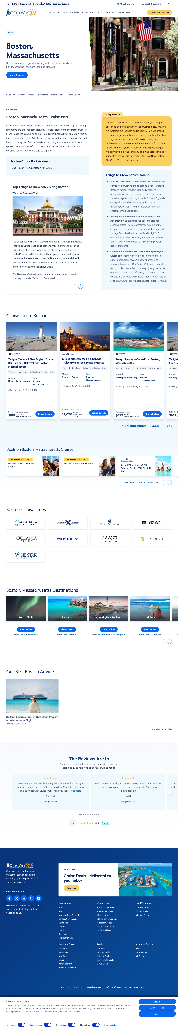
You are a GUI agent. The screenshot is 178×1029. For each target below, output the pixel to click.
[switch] (47, 1025)
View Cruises (17, 75)
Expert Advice (73, 94)
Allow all (157, 1001)
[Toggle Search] (169, 4)
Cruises (21, 94)
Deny (157, 1013)
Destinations (57, 94)
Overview (10, 94)
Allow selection (157, 1007)
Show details (110, 1025)
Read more (75, 790)
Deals (31, 94)
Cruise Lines (42, 94)
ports (10, 32)
